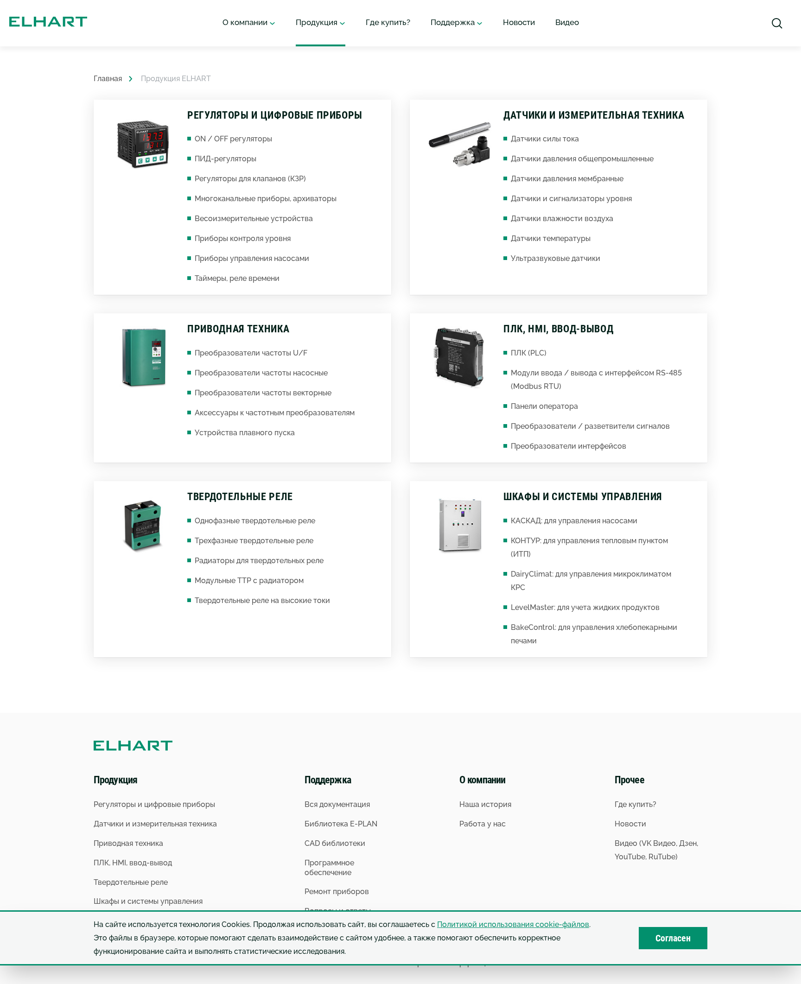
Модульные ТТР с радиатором (249, 580)
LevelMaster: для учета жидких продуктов (585, 607)
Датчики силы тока (545, 138)
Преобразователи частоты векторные (263, 392)
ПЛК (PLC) (529, 353)
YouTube (630, 856)
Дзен (688, 843)
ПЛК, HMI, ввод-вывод (558, 329)
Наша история (485, 804)
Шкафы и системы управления (582, 496)
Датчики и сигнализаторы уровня (571, 198)
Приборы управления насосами (252, 258)
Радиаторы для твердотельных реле (259, 560)
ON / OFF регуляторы (233, 138)
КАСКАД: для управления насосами (574, 520)
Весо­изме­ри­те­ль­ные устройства (254, 218)
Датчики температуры (551, 238)
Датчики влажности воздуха (562, 218)
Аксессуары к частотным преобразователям (275, 412)
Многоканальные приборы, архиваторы (266, 198)
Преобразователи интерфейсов (568, 446)
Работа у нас (482, 823)
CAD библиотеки (335, 843)
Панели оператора (544, 406)
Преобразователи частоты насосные (261, 372)
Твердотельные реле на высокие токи (262, 600)
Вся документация (337, 804)
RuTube (661, 856)
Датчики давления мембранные (567, 178)
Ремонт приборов (337, 891)
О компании (245, 22)
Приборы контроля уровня (243, 238)
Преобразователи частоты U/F (251, 353)
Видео (567, 22)
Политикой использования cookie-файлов (513, 924)
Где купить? (388, 22)
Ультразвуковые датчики (555, 258)
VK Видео (659, 843)
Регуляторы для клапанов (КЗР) (250, 178)
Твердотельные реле (240, 496)
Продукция (317, 22)
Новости (519, 22)
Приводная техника (238, 329)
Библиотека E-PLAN (341, 823)
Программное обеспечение (329, 867)
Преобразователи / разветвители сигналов (590, 426)
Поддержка (454, 22)
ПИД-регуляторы (225, 158)
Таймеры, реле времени (237, 278)
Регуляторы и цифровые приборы (274, 115)
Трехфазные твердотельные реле (254, 540)
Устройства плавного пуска (245, 432)
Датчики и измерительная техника (593, 115)
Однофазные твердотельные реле (255, 520)
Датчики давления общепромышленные (582, 158)
